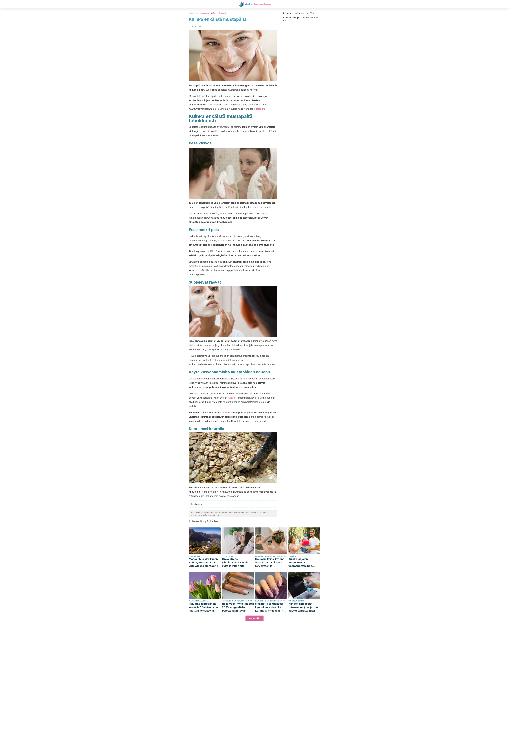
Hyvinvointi (193, 13)
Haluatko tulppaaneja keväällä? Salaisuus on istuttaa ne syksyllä (203, 607)
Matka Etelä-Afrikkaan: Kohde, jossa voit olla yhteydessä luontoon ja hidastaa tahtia (204, 562)
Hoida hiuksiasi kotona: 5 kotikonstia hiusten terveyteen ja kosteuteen (270, 562)
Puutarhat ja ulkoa (198, 601)
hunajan (232, 397)
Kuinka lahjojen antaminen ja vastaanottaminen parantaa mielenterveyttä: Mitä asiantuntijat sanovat (302, 562)
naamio (226, 412)
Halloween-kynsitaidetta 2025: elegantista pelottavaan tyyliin (238, 607)
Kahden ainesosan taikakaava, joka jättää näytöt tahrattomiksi (303, 607)
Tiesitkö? (292, 556)
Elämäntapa (194, 556)
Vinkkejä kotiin (296, 601)
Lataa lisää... (254, 618)
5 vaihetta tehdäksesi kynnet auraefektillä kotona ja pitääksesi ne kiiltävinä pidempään (270, 607)
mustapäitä (259, 108)
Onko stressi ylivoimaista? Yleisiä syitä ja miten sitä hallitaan (235, 562)
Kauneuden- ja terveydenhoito (213, 13)
